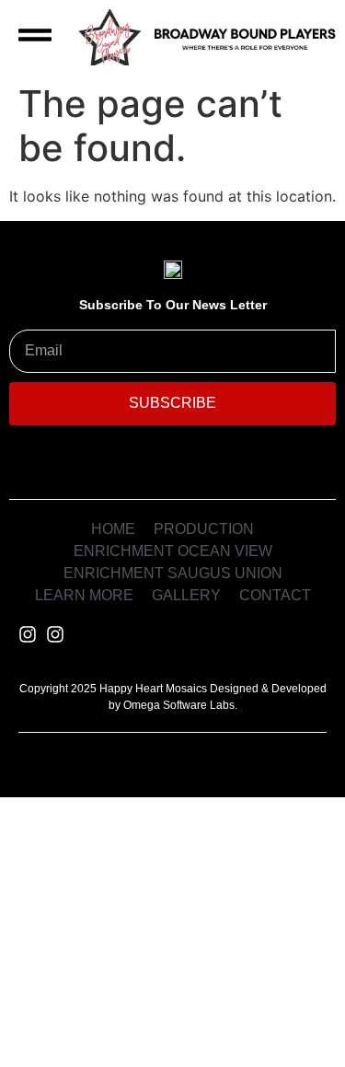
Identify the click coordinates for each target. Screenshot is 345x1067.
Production (237, 830)
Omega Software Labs (179, 705)
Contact (172, 1024)
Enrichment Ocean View (161, 879)
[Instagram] (27, 634)
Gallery (253, 976)
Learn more (105, 976)
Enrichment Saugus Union (172, 928)
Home (94, 830)
